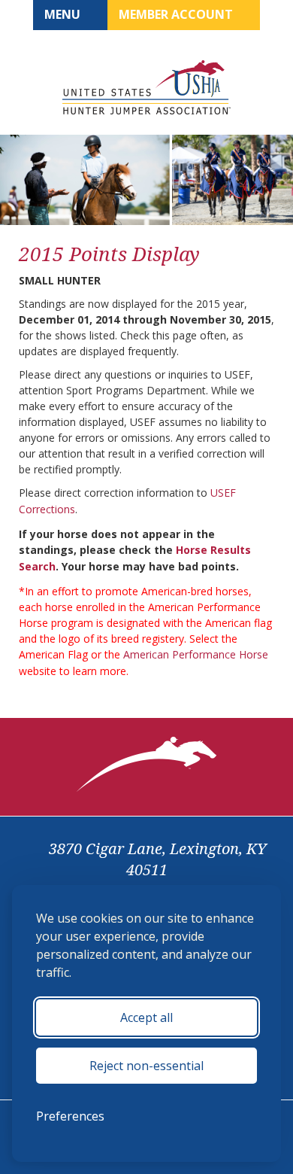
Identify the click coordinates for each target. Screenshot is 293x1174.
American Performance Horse (195, 654)
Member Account (177, 14)
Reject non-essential (146, 1065)
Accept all (146, 1017)
